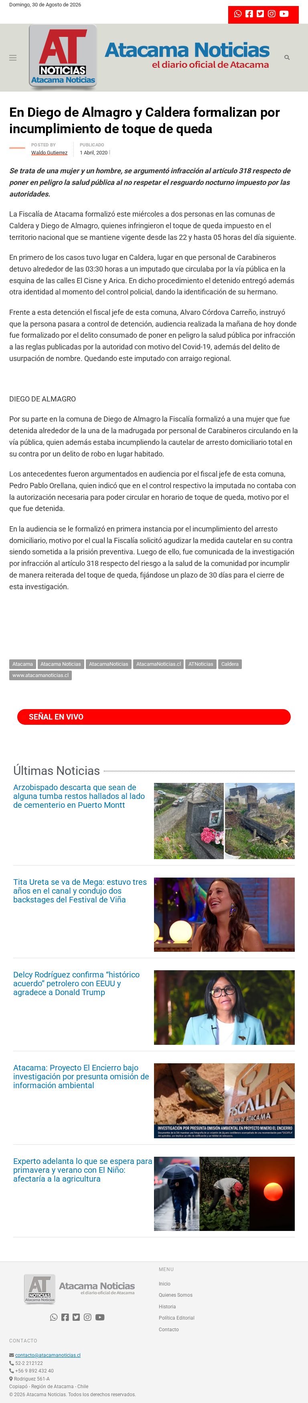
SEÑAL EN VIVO (55, 717)
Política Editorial (177, 1318)
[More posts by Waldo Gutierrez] (17, 146)
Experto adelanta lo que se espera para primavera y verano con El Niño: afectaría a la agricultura (82, 1170)
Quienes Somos (175, 1295)
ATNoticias (200, 664)
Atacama (22, 664)
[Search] (287, 58)
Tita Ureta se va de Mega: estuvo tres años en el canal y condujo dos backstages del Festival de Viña (80, 891)
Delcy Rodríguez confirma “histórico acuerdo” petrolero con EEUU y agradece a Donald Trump (76, 983)
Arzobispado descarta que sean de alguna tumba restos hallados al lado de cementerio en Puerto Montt (79, 796)
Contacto (169, 1329)
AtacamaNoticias (108, 664)
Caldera (230, 664)
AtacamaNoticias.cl (158, 664)
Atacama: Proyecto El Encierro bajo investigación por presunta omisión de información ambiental (81, 1076)
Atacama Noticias (61, 664)
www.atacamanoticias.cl (40, 675)
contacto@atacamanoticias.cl (48, 1355)
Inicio (164, 1284)
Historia (167, 1307)
